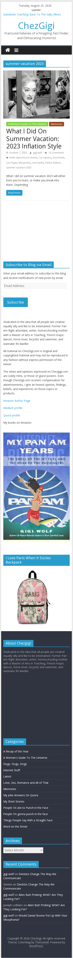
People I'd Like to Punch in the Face (25, 808)
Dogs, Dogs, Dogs (15, 764)
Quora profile (11, 415)
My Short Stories (13, 801)
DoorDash (58, 157)
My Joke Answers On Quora (20, 795)
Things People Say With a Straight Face (28, 820)
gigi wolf (38, 152)
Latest (7, 776)
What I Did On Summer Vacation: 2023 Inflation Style (34, 138)
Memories (56, 124)
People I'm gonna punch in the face (25, 814)
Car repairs (45, 157)
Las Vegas (11, 162)
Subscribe (15, 302)
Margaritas (25, 162)
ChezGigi (36, 25)
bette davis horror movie (23, 157)
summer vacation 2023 (18, 167)
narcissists (38, 162)
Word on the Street (15, 827)
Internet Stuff (11, 770)
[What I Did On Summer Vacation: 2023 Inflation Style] (36, 73)
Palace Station (53, 162)
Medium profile (12, 408)
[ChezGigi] (7, 50)
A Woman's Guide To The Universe (27, 124)
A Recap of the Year (15, 751)
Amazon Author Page (16, 401)
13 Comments (56, 152)
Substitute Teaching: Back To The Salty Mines (32, 14)
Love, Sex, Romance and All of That (25, 783)
